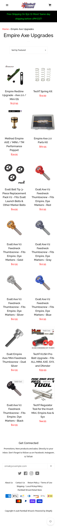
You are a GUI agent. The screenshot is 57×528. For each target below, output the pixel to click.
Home (5, 29)
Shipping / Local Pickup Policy (30, 486)
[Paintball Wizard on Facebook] (26, 474)
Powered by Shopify (43, 511)
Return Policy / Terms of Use (40, 483)
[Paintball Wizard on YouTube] (37, 474)
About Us (9, 483)
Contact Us (20, 483)
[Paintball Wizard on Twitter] (20, 474)
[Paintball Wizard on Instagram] (31, 474)
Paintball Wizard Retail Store (30, 490)
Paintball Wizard (27, 511)
